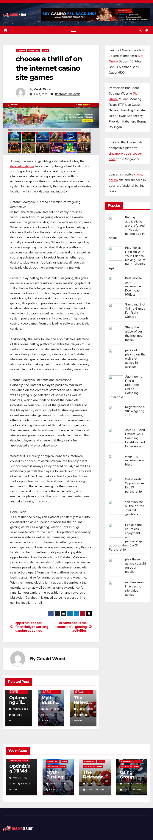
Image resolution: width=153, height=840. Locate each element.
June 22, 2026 (132, 783)
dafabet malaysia (22, 166)
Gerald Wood (42, 89)
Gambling (33, 51)
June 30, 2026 (95, 783)
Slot (45, 51)
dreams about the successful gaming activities (72, 626)
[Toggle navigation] (73, 30)
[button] (140, 30)
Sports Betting (14, 692)
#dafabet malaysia (67, 94)
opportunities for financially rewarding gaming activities (31, 626)
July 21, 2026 (58, 783)
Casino (21, 51)
